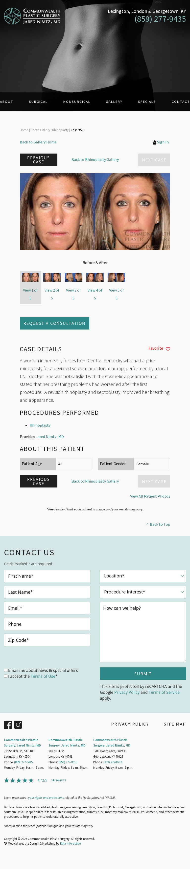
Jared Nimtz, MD (50, 436)
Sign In (163, 142)
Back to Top (160, 524)
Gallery (114, 101)
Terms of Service (164, 692)
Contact (181, 101)
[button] (38, 160)
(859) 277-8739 (112, 762)
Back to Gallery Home (38, 142)
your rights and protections (46, 798)
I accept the (19, 676)
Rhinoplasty (40, 425)
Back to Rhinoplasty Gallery (95, 159)
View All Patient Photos (150, 496)
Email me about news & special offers (43, 670)
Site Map (175, 724)
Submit (143, 673)
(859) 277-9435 (23, 762)
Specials (147, 101)
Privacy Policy (127, 692)
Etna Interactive (70, 843)
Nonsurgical (77, 101)
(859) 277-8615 (68, 762)
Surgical (38, 101)
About (6, 101)
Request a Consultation (55, 323)
